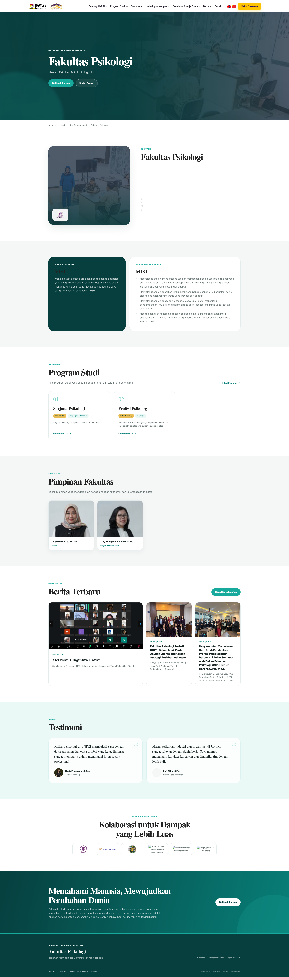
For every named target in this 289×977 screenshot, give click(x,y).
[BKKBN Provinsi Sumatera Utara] (181, 849)
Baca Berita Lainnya (226, 592)
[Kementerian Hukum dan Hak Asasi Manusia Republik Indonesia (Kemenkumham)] (156, 849)
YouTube (216, 971)
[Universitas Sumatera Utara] (132, 849)
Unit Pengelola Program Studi (73, 125)
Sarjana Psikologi (69, 408)
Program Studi (216, 957)
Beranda (52, 125)
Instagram (205, 971)
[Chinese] (234, 6)
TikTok (225, 971)
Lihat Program (229, 383)
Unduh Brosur (86, 83)
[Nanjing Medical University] (205, 849)
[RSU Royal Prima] (107, 849)
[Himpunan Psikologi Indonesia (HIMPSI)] (83, 849)
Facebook (235, 971)
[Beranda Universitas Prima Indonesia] (52, 6)
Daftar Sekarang (249, 6)
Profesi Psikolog (132, 408)
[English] (228, 6)
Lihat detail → (60, 433)
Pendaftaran (137, 6)
